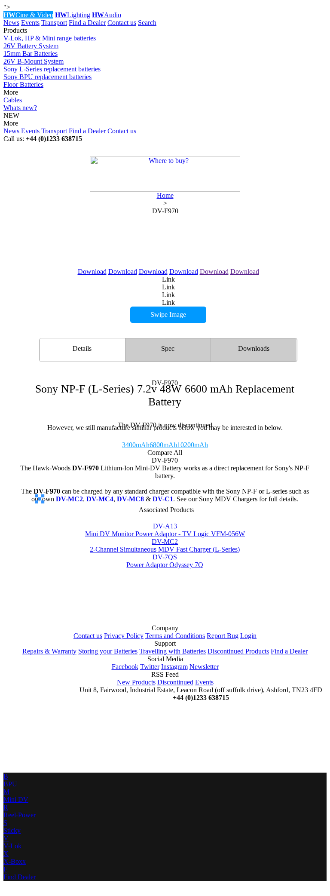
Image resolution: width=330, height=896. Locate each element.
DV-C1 (163, 499)
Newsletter (204, 666)
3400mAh (136, 444)
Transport (54, 22)
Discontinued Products (238, 651)
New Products (136, 682)
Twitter (149, 666)
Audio (106, 14)
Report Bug (222, 635)
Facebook (125, 666)
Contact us (121, 22)
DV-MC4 (99, 499)
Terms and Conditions (175, 635)
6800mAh (163, 444)
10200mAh (192, 444)
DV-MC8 (130, 499)
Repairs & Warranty (49, 651)
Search (147, 22)
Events (30, 22)
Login (248, 635)
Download (92, 271)
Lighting (72, 14)
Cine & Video (28, 14)
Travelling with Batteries (172, 651)
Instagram (174, 666)
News (11, 22)
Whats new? (20, 107)
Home (165, 195)
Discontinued (175, 682)
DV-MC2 (69, 499)
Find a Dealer (87, 22)
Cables (12, 100)
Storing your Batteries (108, 651)
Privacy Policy (124, 635)
